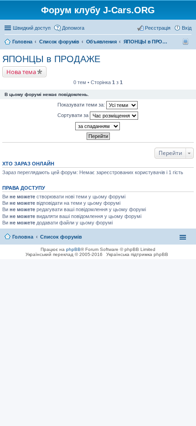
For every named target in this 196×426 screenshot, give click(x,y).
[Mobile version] (186, 41)
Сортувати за (73, 115)
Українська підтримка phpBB (137, 254)
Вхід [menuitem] (186, 28)
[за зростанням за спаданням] (98, 126)
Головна (22, 237)
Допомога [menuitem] (73, 28)
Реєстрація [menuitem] (157, 28)
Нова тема (21, 72)
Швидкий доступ (32, 28)
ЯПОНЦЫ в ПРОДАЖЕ (51, 59)
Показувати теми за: (81, 104)
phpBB (73, 249)
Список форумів (61, 237)
